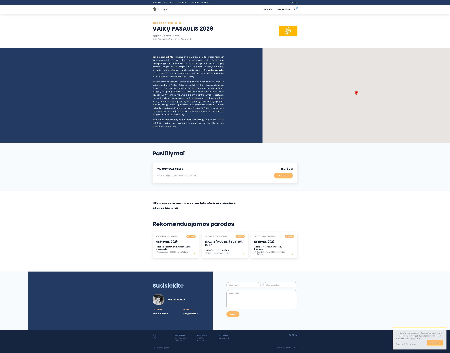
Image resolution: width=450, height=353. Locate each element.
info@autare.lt (224, 338)
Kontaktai (205, 2)
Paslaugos (167, 2)
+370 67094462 (160, 313)
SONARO (282, 348)
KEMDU (295, 348)
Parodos (195, 2)
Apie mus (157, 2)
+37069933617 (202, 341)
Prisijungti (293, 2)
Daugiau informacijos (406, 344)
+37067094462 (202, 338)
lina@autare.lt (190, 313)
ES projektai (182, 2)
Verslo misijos (283, 9)
